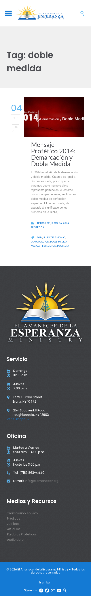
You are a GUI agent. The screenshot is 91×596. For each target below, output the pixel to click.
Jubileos (13, 524)
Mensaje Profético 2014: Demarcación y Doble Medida (53, 154)
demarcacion (40, 241)
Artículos (43, 223)
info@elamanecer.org (42, 481)
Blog (54, 223)
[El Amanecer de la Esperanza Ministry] (47, 13)
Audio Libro (15, 539)
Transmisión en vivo (22, 513)
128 (15, 127)
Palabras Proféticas (22, 534)
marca (35, 246)
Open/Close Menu (8, 13)
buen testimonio (54, 237)
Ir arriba (44, 582)
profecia (63, 246)
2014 (39, 237)
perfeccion (48, 246)
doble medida (58, 241)
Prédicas (13, 518)
